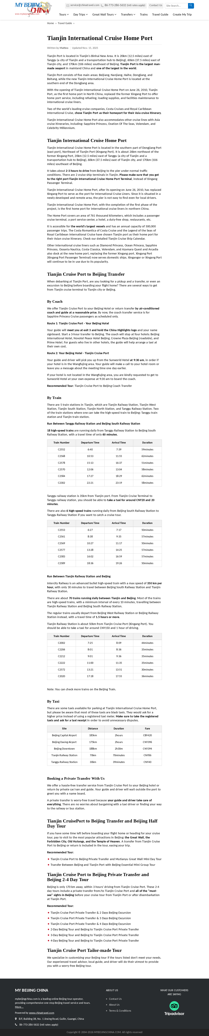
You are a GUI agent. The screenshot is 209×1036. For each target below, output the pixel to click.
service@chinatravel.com (84, 5)
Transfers (127, 14)
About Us (114, 1004)
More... (19, 1007)
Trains (144, 14)
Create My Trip (182, 14)
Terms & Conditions (120, 1010)
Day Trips (79, 14)
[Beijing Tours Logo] (33, 16)
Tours (62, 14)
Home (50, 23)
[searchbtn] (191, 6)
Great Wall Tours (103, 14)
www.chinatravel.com (41, 1013)
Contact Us (155, 5)
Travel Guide (160, 14)
